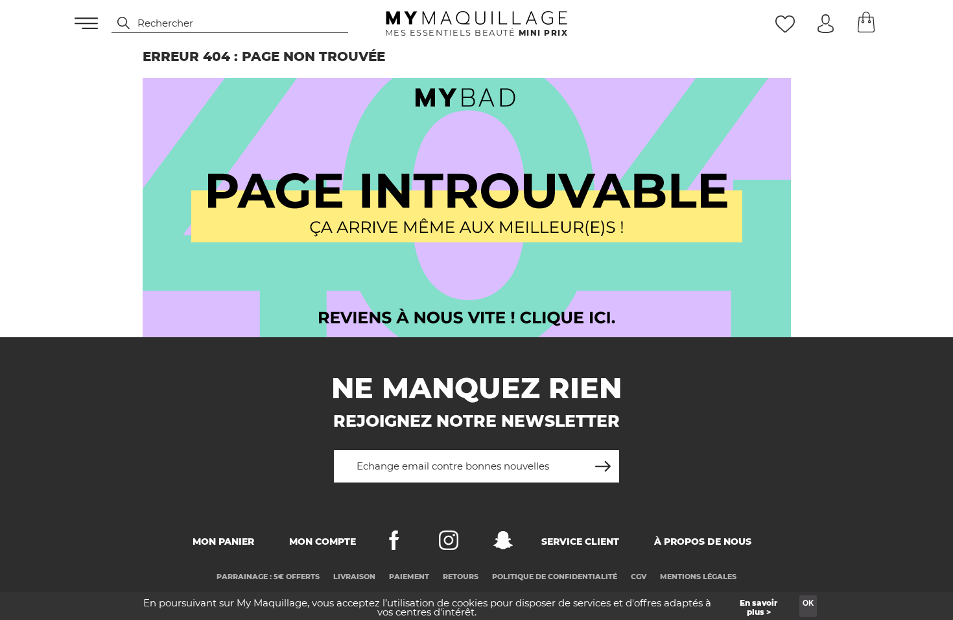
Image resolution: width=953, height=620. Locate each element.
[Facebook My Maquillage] (394, 543)
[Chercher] (117, 23)
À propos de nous (702, 541)
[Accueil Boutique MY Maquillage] (467, 207)
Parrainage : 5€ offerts (268, 576)
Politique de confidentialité (554, 576)
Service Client (580, 541)
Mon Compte (322, 541)
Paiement (409, 576)
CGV (638, 576)
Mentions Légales (698, 576)
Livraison (354, 576)
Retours (460, 576)
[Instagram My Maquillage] (449, 543)
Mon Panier (223, 541)
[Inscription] (603, 461)
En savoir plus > (758, 607)
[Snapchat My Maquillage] (503, 543)
